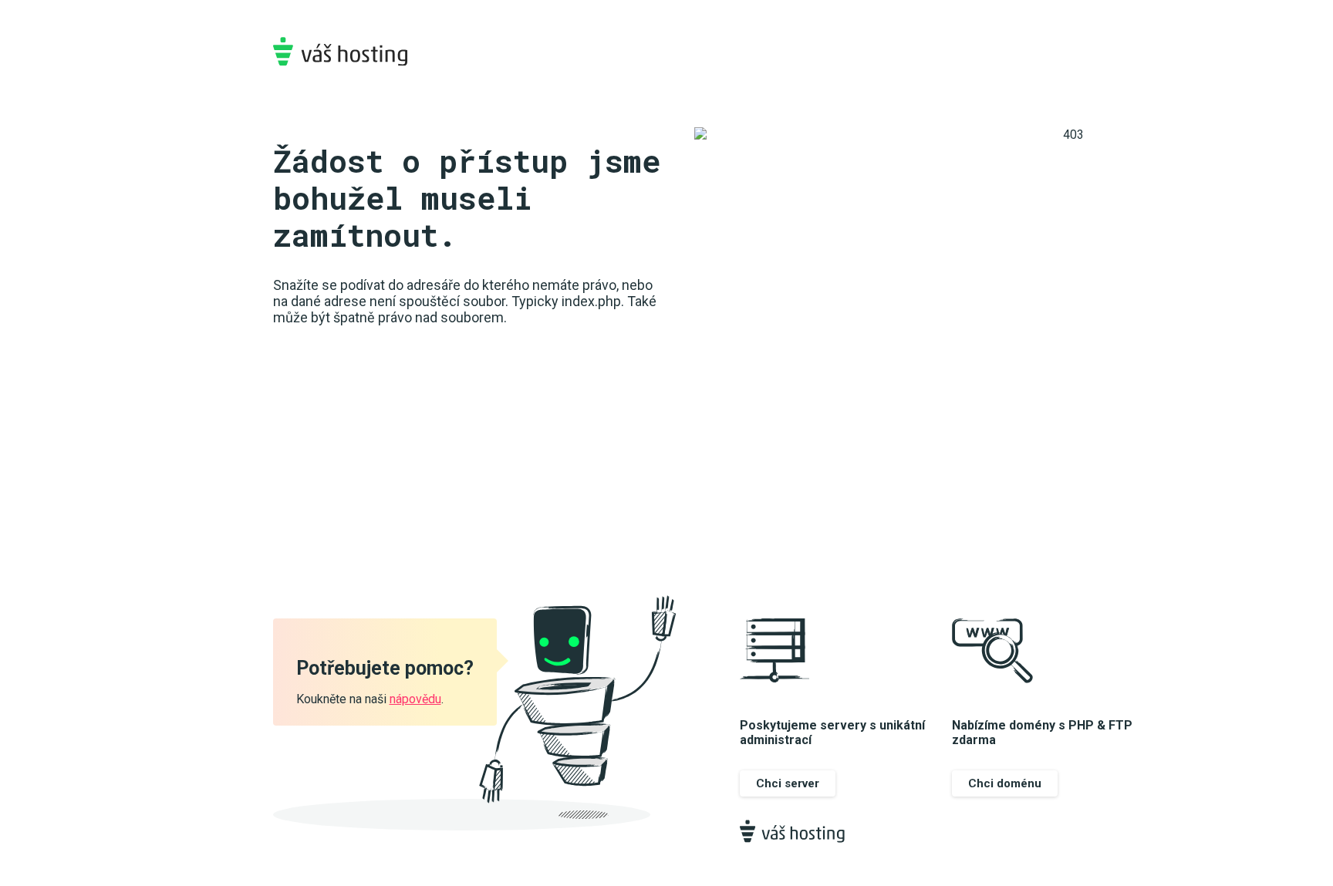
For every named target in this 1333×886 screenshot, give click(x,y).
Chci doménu (1004, 783)
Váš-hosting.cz (340, 51)
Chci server (787, 783)
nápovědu (415, 699)
